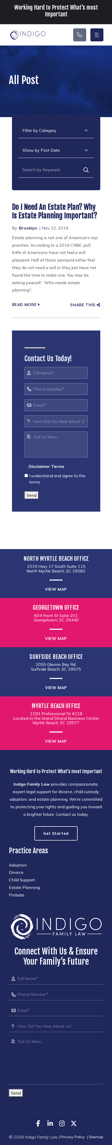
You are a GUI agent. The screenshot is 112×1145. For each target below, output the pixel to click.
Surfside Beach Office (56, 656)
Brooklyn (28, 228)
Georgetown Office (56, 607)
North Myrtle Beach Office (56, 558)
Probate (16, 895)
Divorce (16, 872)
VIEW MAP (56, 589)
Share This (82, 304)
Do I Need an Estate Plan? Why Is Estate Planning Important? (54, 211)
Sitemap (96, 1137)
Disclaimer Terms (46, 466)
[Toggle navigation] (96, 34)
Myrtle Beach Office (56, 706)
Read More (24, 304)
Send (31, 495)
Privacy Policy (73, 1137)
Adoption (18, 865)
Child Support (22, 879)
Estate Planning (24, 887)
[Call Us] (79, 34)
